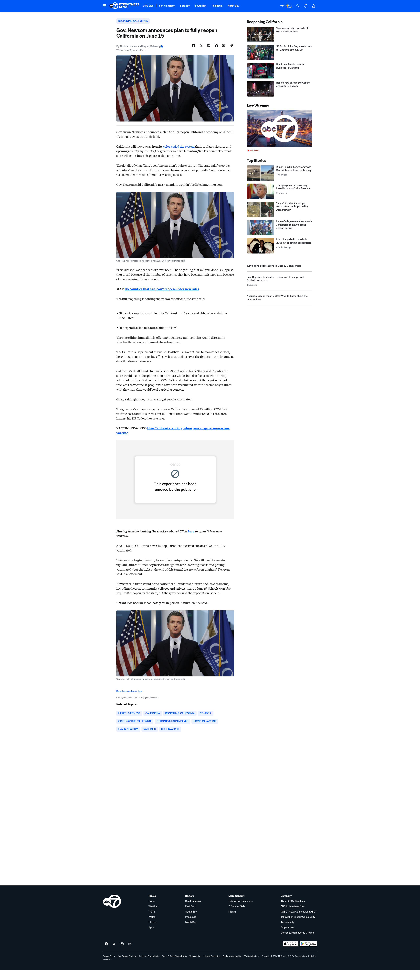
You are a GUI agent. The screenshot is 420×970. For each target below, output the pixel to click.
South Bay (200, 5)
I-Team (232, 911)
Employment (287, 927)
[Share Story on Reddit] (208, 45)
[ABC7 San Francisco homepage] (124, 6)
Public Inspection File (232, 956)
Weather (153, 906)
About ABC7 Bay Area (293, 901)
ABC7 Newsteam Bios (293, 906)
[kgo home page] (112, 901)
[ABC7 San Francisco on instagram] (122, 944)
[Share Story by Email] (224, 45)
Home (151, 901)
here (191, 531)
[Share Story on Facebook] (193, 45)
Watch (151, 917)
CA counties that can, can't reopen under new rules (162, 289)
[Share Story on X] (201, 45)
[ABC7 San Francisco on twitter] (114, 944)
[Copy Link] (231, 45)
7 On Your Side (236, 906)
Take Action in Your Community (298, 917)
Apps (151, 927)
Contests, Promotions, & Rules (297, 932)
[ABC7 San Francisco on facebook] (106, 944)
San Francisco (167, 5)
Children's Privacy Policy (149, 956)
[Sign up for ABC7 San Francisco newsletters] (130, 944)
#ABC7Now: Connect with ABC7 (299, 911)
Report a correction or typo (129, 691)
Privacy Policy (109, 956)
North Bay (233, 5)
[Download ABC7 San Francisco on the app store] (291, 944)
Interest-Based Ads (211, 956)
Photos (152, 922)
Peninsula (217, 5)
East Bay (184, 5)
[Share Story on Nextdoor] (216, 45)
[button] (104, 5)
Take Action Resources (240, 901)
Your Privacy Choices (127, 956)
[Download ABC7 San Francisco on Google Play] (308, 944)
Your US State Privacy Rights (174, 956)
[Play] (279, 128)
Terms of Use (195, 956)
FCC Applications (251, 956)
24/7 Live (148, 5)
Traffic (151, 911)
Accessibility (287, 922)
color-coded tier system (179, 146)
